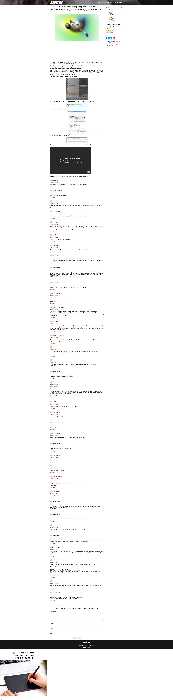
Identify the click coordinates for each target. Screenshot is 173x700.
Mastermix (55, 592)
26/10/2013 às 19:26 (54, 224)
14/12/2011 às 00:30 (54, 493)
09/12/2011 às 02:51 (54, 504)
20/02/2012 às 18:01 (54, 425)
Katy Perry (55, 491)
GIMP (110, 12)
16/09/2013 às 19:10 (54, 295)
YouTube (86, 645)
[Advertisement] (77, 51)
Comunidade (120, 2)
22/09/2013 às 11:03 (54, 237)
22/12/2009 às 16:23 (54, 595)
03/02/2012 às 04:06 (54, 457)
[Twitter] (110, 38)
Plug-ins (111, 20)
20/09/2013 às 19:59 (54, 269)
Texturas (111, 19)
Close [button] (1, 699)
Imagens (111, 16)
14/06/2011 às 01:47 (54, 583)
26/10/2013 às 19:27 (54, 213)
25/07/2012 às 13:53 (54, 362)
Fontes (110, 14)
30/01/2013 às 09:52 (54, 323)
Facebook (81, 645)
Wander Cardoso (56, 255)
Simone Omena (56, 190)
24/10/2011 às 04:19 (54, 527)
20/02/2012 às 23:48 (54, 414)
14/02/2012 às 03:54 (54, 435)
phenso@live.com (54, 575)
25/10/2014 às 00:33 (54, 193)
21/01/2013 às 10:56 (54, 337)
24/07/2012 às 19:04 (54, 374)
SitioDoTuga (55, 476)
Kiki (53, 360)
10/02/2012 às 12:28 (54, 446)
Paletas (110, 17)
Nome (52, 623)
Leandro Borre (56, 201)
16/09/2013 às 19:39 (54, 309)
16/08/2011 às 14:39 (54, 549)
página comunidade (111, 28)
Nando (54, 321)
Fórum (114, 2)
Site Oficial (91, 645)
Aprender (104, 2)
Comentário (53, 611)
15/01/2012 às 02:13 (54, 468)
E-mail (52, 628)
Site (51, 633)
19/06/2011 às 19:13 (54, 562)
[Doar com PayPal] (109, 32)
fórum (116, 41)
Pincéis (110, 13)
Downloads (109, 2)
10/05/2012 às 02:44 (54, 384)
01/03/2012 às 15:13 (54, 404)
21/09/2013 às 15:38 (54, 285)
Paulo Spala (55, 211)
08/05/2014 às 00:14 (54, 203)
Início (99, 2)
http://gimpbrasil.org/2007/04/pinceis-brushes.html (62, 341)
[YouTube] (114, 38)
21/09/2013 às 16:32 (54, 247)
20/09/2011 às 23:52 (54, 537)
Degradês (111, 18)
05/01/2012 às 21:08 (54, 478)
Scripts (110, 22)
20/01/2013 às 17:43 (54, 349)
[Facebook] (107, 38)
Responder (52, 186)
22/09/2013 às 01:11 (54, 258)
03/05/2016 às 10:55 (54, 182)
